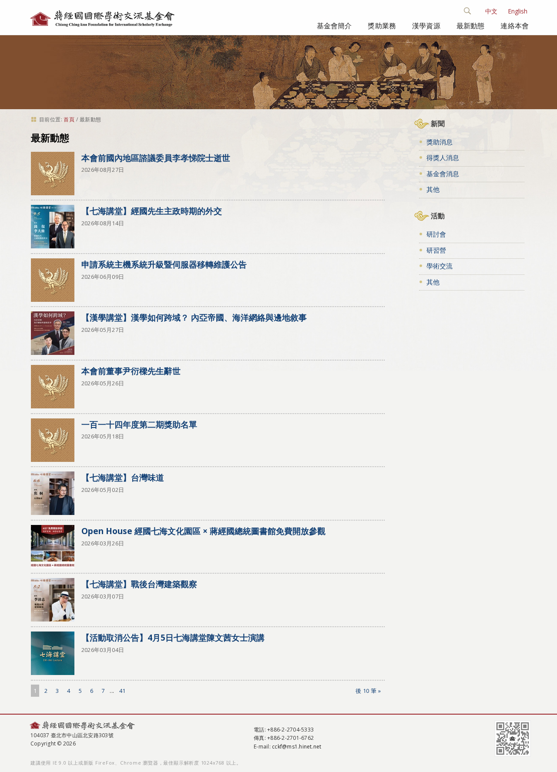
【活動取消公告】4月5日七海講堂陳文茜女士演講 (173, 637)
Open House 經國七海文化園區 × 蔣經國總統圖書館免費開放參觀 (203, 531)
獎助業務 (382, 25)
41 (122, 691)
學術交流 (439, 265)
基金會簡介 (334, 25)
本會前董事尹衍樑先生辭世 (131, 371)
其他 (433, 189)
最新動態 (470, 25)
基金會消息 (442, 173)
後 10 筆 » (368, 691)
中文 (491, 11)
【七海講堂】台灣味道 (122, 477)
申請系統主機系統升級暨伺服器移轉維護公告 (164, 264)
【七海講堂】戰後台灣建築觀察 (139, 584)
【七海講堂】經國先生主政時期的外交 (151, 211)
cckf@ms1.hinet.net (296, 746)
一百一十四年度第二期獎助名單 (139, 424)
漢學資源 (426, 25)
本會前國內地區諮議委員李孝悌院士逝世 (155, 158)
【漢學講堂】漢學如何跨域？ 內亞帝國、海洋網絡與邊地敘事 (194, 317)
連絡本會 (514, 25)
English (517, 11)
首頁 (69, 119)
